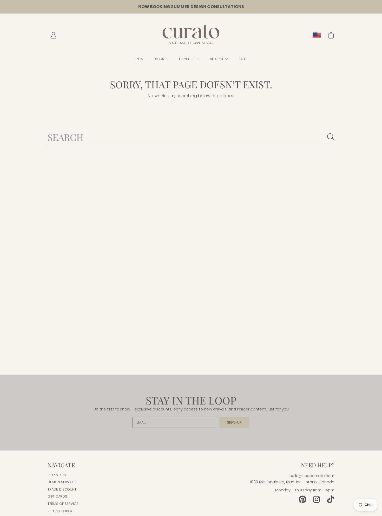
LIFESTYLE (217, 59)
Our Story (57, 475)
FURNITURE (187, 59)
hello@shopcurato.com (311, 475)
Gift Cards (57, 496)
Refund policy (60, 510)
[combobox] (191, 137)
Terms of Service (63, 503)
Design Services (62, 482)
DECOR (159, 59)
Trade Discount (62, 489)
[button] (331, 35)
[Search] (331, 137)
